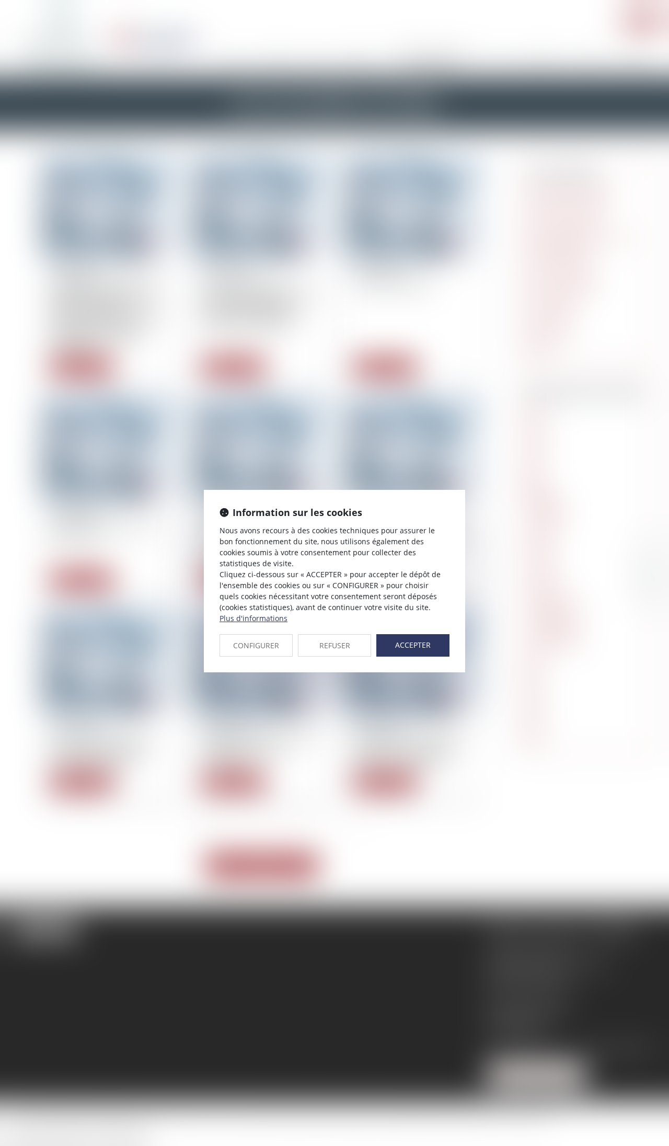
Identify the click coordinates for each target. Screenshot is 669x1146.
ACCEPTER (413, 645)
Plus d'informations (253, 618)
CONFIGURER (256, 645)
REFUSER (334, 645)
